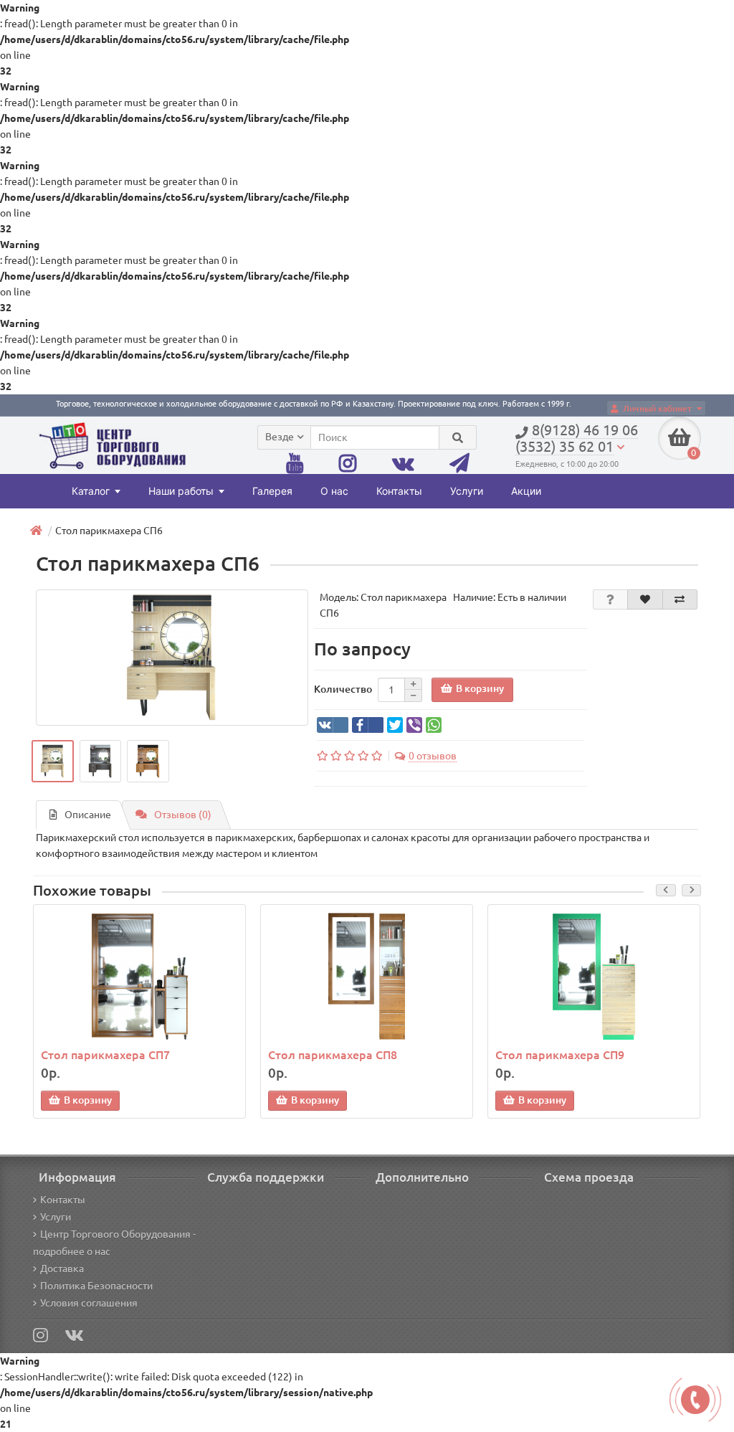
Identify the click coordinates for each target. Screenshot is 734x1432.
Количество (343, 689)
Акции (526, 491)
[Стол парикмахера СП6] (172, 657)
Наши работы (181, 491)
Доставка (62, 1268)
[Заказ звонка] (695, 1399)
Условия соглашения (89, 1303)
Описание (88, 814)
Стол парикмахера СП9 (559, 1054)
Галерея (272, 491)
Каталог (91, 491)
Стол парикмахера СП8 (332, 1054)
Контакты (399, 491)
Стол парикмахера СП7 (105, 1054)
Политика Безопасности (96, 1285)
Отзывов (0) (182, 814)
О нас (334, 491)
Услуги (466, 491)
